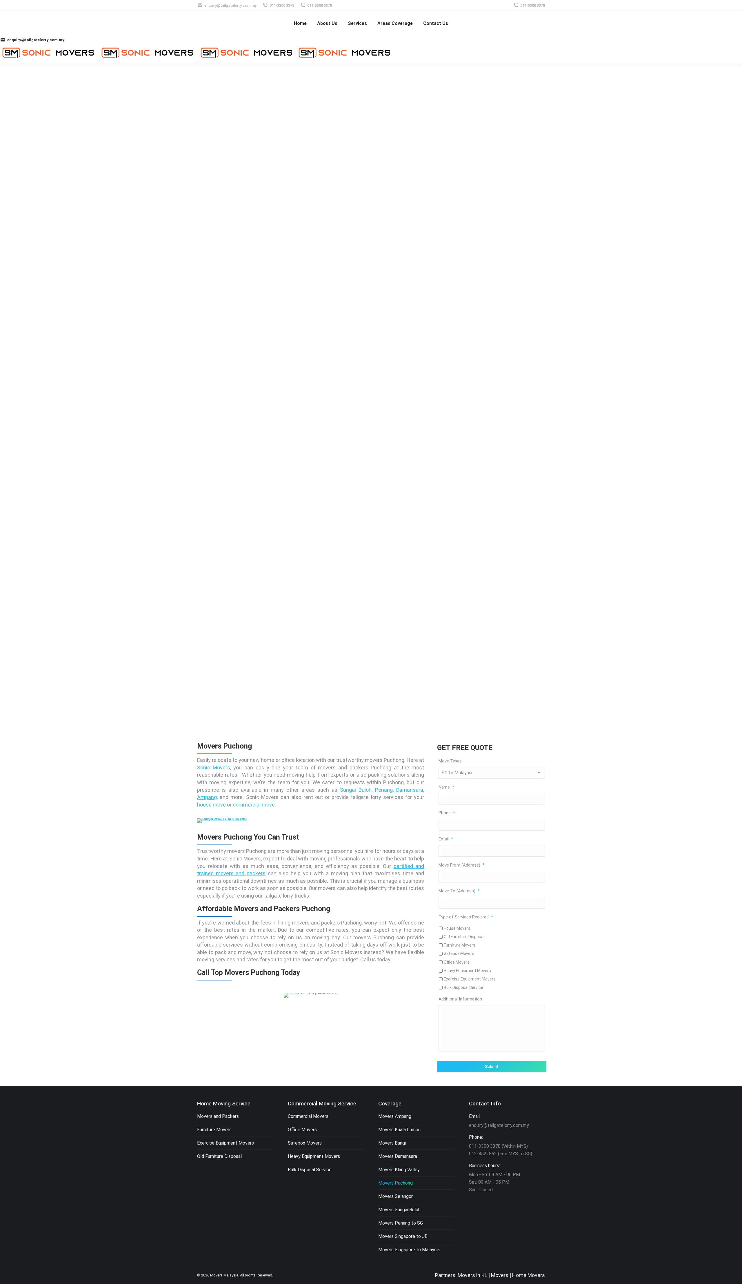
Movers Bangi (392, 1143)
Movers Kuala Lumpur (400, 1129)
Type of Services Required (466, 917)
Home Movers (528, 1275)
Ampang (207, 797)
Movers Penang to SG (400, 1223)
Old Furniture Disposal (464, 936)
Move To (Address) (459, 890)
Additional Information (460, 999)
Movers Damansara (397, 1156)
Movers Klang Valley (399, 1169)
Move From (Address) (462, 865)
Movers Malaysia (224, 1275)
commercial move (254, 805)
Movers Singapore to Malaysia (409, 1249)
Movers (499, 1275)
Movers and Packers (218, 1116)
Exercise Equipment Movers (470, 979)
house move (211, 805)
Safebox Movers (459, 953)
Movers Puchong (395, 1183)
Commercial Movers (308, 1116)
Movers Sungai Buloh (399, 1209)
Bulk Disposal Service (463, 987)
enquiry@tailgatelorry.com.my (230, 5)
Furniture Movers (459, 945)
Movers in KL (472, 1275)
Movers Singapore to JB (403, 1236)
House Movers (457, 928)
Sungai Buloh (356, 790)
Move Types (450, 761)
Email (446, 839)
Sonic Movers (213, 767)
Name (446, 787)
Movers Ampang (394, 1116)
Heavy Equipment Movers (467, 970)
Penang (384, 790)
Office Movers (457, 962)
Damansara (409, 790)
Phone (447, 813)
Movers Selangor (395, 1196)
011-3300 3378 (282, 5)
